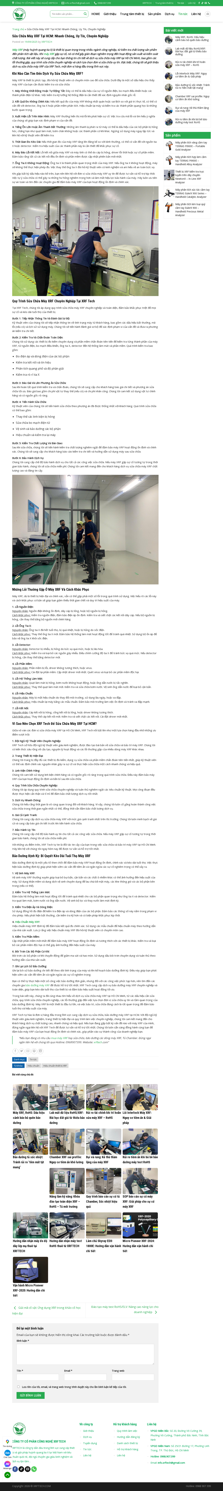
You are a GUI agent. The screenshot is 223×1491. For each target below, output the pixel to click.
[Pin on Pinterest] (34, 1051)
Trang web (118, 1370)
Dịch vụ (169, 14)
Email (68, 1370)
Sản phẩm (154, 14)
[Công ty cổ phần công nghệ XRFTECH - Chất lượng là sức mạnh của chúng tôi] (28, 14)
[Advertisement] (187, 275)
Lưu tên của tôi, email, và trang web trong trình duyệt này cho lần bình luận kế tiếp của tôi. (74, 1387)
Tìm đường (7, 1446)
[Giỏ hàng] (207, 14)
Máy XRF (17, 49)
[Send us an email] (206, 3)
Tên (20, 1370)
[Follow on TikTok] (202, 3)
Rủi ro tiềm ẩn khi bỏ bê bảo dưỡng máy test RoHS (191, 121)
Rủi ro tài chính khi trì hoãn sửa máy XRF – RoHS (190, 64)
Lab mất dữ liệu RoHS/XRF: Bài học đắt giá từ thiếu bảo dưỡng (191, 51)
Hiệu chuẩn (33, 1065)
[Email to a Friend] (28, 1051)
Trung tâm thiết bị (164, 3)
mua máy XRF (59, 1038)
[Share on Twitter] (22, 1051)
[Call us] (209, 3)
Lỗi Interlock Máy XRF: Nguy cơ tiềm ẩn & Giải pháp (191, 75)
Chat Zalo (7, 1457)
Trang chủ (18, 29)
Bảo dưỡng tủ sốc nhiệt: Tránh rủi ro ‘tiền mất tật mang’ (192, 87)
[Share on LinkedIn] (40, 1051)
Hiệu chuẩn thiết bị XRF (55, 1065)
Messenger (7, 1468)
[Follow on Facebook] (199, 3)
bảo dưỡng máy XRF (37, 985)
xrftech (98, 1042)
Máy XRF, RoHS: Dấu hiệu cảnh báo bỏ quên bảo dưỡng (192, 39)
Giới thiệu (110, 14)
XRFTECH (147, 3)
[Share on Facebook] (15, 1051)
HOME (95, 14)
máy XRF (49, 54)
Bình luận (23, 1340)
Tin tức (180, 3)
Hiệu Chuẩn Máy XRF (27, 921)
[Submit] (85, 14)
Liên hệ (191, 3)
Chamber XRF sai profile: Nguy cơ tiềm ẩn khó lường (192, 98)
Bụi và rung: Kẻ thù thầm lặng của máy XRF (192, 109)
